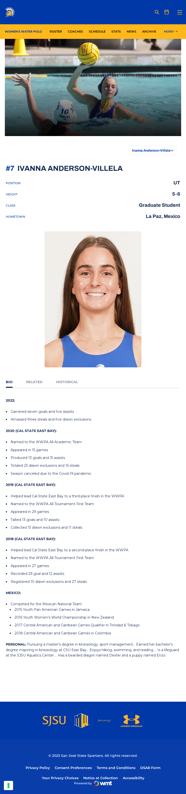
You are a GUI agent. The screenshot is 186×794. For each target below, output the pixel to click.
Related (34, 382)
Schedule (97, 31)
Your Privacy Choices (60, 778)
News (131, 31)
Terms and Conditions (116, 768)
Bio (9, 382)
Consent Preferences (73, 768)
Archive (149, 31)
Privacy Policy (38, 768)
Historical (67, 382)
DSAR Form (150, 768)
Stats (117, 31)
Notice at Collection (100, 778)
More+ (169, 31)
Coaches (75, 31)
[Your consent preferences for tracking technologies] (8, 785)
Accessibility (133, 778)
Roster (56, 31)
